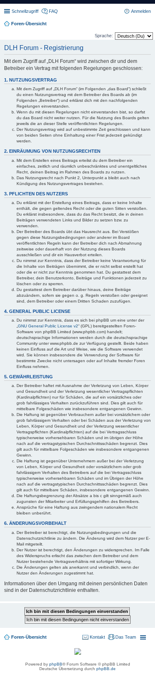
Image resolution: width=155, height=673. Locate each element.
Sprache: (104, 35)
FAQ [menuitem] (53, 11)
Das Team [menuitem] (125, 637)
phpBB (55, 664)
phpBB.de (106, 668)
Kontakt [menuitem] (97, 637)
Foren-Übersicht (29, 637)
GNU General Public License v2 (48, 326)
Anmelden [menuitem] (141, 11)
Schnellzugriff (25, 11)
